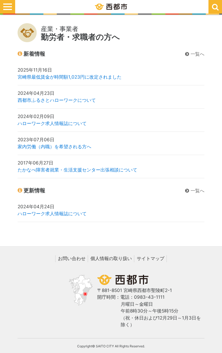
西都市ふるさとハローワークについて (57, 100)
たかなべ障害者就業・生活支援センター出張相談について (77, 170)
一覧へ (196, 54)
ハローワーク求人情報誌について (52, 123)
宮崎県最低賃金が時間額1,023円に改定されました (70, 77)
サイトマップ (150, 258)
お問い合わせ (72, 258)
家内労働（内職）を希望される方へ (54, 146)
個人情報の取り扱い (111, 258)
